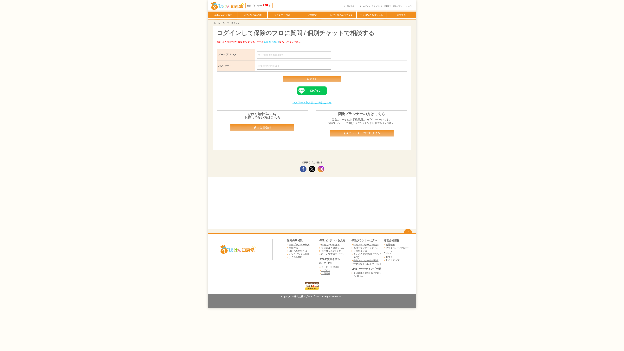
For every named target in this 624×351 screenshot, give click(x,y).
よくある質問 (296, 257)
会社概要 (390, 244)
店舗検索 (312, 14)
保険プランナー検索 (299, 244)
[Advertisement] (262, 204)
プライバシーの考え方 (397, 248)
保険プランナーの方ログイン (362, 133)
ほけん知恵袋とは (252, 14)
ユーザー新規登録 (347, 6)
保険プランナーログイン (403, 6)
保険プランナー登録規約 (365, 260)
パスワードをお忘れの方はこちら (312, 102)
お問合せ (390, 257)
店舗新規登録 (360, 251)
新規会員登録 (271, 42)
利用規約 (325, 273)
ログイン (325, 270)
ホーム (217, 23)
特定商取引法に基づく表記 (367, 263)
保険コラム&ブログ (331, 251)
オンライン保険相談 (299, 254)
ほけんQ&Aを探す (223, 14)
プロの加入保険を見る (371, 14)
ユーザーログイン (363, 6)
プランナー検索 (282, 14)
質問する (401, 14)
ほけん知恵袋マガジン (341, 14)
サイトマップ (392, 260)
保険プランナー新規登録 (381, 6)
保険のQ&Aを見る (330, 244)
